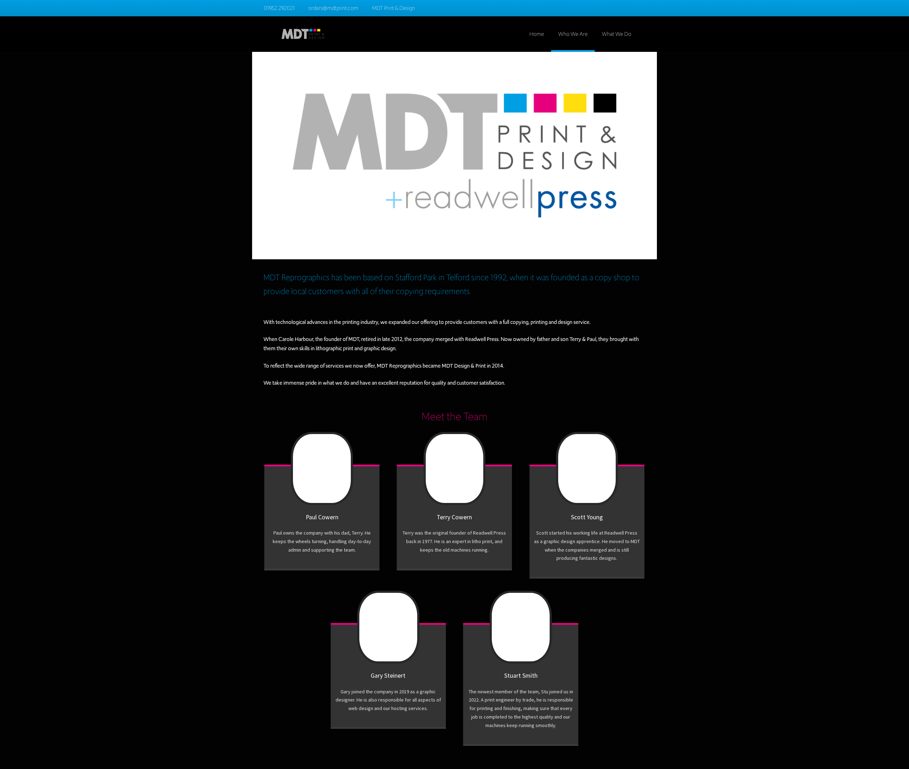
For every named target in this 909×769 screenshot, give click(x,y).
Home (536, 34)
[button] (650, 29)
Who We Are (573, 34)
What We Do (616, 34)
